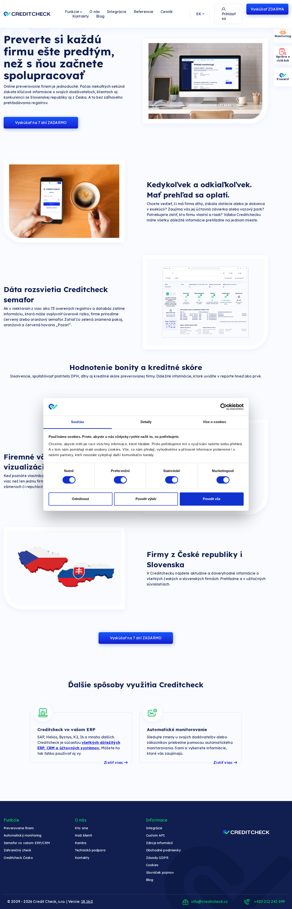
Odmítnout (80, 499)
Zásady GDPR (157, 858)
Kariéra (80, 843)
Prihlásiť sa (229, 16)
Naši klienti (83, 835)
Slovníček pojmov (160, 872)
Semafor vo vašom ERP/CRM (27, 843)
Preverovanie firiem (19, 828)
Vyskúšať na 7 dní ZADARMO (41, 122)
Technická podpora (90, 850)
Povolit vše (211, 499)
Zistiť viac (113, 762)
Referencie (144, 11)
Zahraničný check (17, 850)
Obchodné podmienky (163, 850)
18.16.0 (87, 901)
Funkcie (72, 11)
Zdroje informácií (159, 843)
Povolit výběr (146, 499)
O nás (94, 11)
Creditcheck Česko (18, 858)
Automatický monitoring (23, 835)
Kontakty (80, 16)
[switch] (120, 480)
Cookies (152, 865)
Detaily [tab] (146, 422)
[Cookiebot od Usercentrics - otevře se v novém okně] (224, 406)
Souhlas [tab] (77, 422)
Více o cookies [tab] (214, 422)
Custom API (155, 835)
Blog (100, 16)
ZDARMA (267, 9)
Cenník (167, 11)
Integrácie (116, 11)
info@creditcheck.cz (209, 901)
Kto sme (81, 828)
